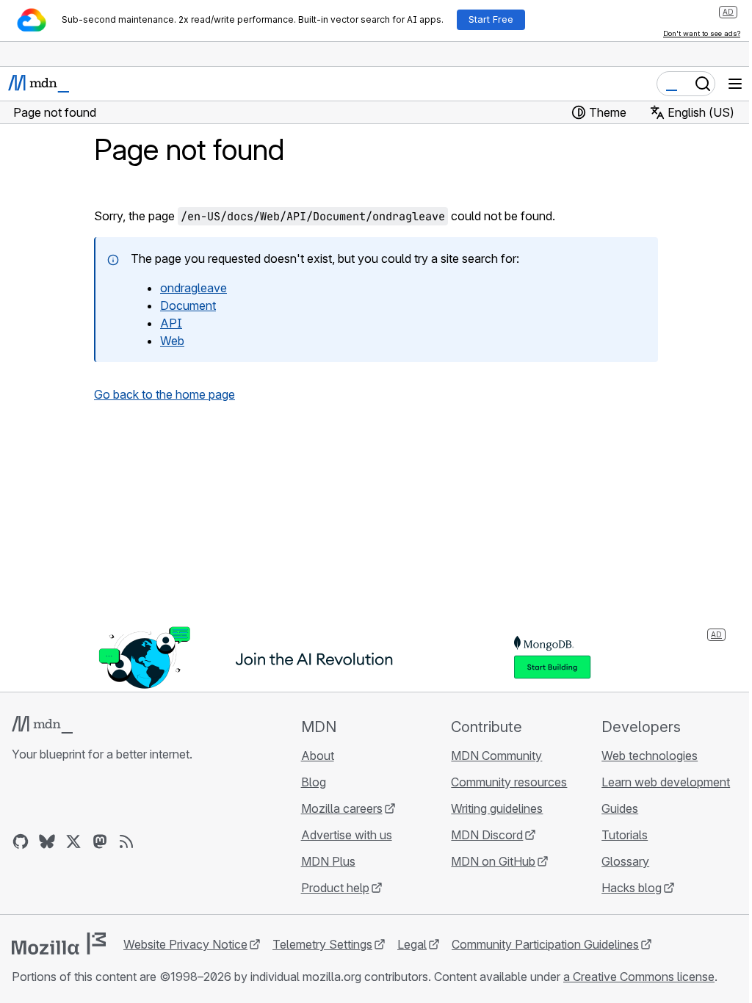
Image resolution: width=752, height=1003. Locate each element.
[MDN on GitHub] (20, 841)
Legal (412, 944)
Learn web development (665, 782)
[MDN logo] (42, 725)
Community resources (509, 782)
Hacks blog (631, 887)
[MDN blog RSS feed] (126, 841)
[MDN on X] (73, 841)
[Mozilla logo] (59, 944)
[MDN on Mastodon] (100, 841)
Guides (619, 808)
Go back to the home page (164, 394)
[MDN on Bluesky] (47, 841)
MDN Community (496, 755)
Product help (335, 887)
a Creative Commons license (639, 976)
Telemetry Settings (322, 944)
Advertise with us (346, 835)
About (317, 755)
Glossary (625, 861)
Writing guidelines (497, 808)
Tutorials (624, 835)
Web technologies (649, 755)
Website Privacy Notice (185, 944)
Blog (313, 782)
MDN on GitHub (493, 861)
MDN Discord (487, 835)
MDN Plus (328, 861)
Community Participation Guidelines (545, 944)
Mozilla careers (342, 808)
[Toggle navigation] (735, 84)
